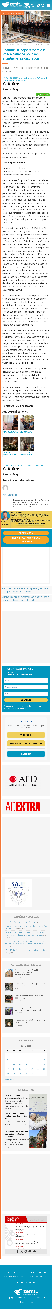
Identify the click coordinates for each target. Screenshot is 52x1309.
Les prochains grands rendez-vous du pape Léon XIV (17, 1116)
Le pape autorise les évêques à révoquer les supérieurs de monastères (30, 1021)
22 (38, 1069)
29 (38, 1074)
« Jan (7, 1079)
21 (32, 1069)
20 (26, 1069)
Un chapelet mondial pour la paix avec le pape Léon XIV (30, 985)
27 (26, 1074)
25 (14, 1074)
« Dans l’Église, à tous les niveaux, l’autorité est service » (26, 950)
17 (8, 1069)
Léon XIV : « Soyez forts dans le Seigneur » (20, 922)
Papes (20, 13)
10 (8, 1064)
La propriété (28, 1272)
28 (32, 1074)
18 (14, 1069)
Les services (40, 1272)
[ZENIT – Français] (15, 5)
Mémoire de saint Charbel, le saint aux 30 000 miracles (30, 997)
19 (20, 1069)
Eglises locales (9, 13)
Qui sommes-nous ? (13, 1272)
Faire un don (26, 533)
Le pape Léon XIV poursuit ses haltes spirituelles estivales (16, 1134)
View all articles (9, 495)
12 (20, 1064)
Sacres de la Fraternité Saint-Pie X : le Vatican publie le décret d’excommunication (28, 972)
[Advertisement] (26, 568)
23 (44, 1069)
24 (8, 1074)
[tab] (15, 1219)
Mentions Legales (11, 1277)
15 (38, 1064)
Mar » (12, 1079)
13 (26, 1064)
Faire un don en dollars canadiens (26, 540)
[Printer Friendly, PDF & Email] (43, 94)
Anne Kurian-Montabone (35, 78)
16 (44, 1064)
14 (32, 1064)
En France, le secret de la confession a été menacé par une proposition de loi (30, 1009)
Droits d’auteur (27, 1277)
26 (20, 1074)
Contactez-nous (41, 1277)
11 (14, 1064)
